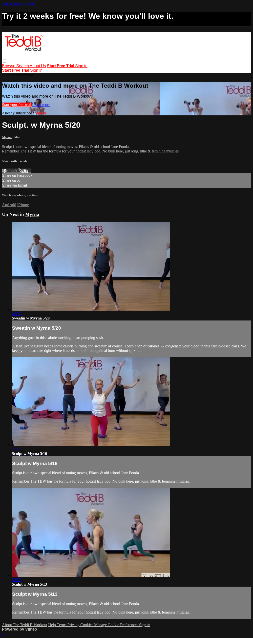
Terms (62, 625)
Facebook (10, 171)
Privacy (73, 625)
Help (52, 625)
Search (23, 66)
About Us (38, 66)
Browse (9, 66)
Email (26, 171)
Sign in (81, 66)
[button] (4, 61)
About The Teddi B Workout (24, 625)
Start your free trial (17, 105)
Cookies (87, 625)
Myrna (7, 137)
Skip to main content (18, 4)
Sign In (36, 70)
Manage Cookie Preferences (116, 625)
